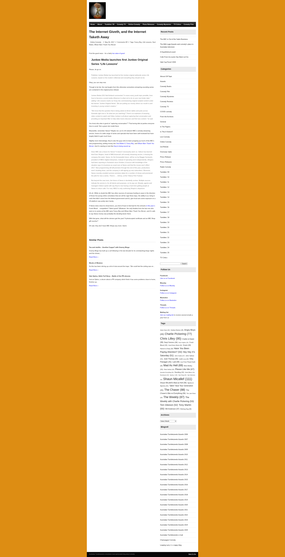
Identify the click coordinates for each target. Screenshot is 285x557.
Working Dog (185, 409)
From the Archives (166, 117)
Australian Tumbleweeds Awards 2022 (174, 515)
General (163, 122)
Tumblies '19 (164, 222)
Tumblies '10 (164, 177)
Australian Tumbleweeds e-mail (171, 535)
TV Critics (177, 24)
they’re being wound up (122, 146)
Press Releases (148, 24)
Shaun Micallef (177, 379)
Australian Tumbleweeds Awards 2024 (174, 525)
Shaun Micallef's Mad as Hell (173, 383)
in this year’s (150, 206)
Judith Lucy (184, 359)
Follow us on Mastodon (168, 300)
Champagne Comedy (168, 540)
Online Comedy (134, 24)
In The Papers (165, 127)
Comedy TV (121, 24)
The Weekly (173, 397)
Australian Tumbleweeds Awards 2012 (174, 464)
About (99, 24)
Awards (163, 81)
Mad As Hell (173, 365)
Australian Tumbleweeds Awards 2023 (174, 520)
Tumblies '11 (164, 182)
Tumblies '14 (164, 197)
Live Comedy (165, 137)
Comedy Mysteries (164, 24)
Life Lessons (147, 42)
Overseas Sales (166, 152)
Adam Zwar (165, 330)
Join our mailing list (167, 315)
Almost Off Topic (166, 76)
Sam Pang (182, 375)
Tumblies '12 (164, 187)
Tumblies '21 (164, 232)
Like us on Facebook (167, 278)
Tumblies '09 (164, 172)
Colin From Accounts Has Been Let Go (174, 57)
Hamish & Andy (166, 348)
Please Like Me (184, 369)
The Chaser (174, 389)
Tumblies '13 (164, 192)
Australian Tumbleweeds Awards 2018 (174, 495)
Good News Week (175, 345)
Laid (175, 362)
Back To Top (192, 554)
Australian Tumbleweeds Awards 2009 (174, 449)
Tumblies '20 (164, 227)
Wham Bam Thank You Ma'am (105, 45)
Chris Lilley (170, 338)
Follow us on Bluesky (167, 285)
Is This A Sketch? (166, 132)
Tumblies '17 (164, 212)
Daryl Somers (171, 342)
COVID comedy (166, 112)
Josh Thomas (171, 359)
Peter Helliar (169, 369)
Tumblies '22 (164, 237)
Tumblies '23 (164, 242)
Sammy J (173, 375)
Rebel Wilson (190, 372)
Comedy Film (189, 24)
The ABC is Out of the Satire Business (174, 39)
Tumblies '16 (164, 207)
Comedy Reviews (166, 101)
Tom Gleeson (169, 405)
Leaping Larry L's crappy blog (170, 545)
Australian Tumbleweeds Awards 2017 (174, 490)
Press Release (165, 157)
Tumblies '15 (164, 202)
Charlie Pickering (178, 333)
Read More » (93, 257)
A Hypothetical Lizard (167, 52)
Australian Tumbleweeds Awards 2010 (174, 454)
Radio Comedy (165, 167)
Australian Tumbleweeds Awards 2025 (174, 530)
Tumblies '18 (164, 217)
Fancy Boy (138, 42)
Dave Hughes (183, 342)
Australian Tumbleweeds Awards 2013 (174, 469)
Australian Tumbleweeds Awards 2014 (174, 474)
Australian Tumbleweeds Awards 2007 (174, 439)
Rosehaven (164, 375)
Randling (179, 372)
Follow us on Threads (167, 307)
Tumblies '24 (164, 247)
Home (92, 24)
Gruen (187, 345)
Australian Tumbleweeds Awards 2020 (174, 505)
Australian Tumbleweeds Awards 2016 (174, 485)
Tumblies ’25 (109, 24)
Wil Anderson (172, 409)
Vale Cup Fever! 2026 (168, 62)
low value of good (118, 53)
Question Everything (167, 372)
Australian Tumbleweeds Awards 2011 (174, 459)
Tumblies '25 (164, 253)
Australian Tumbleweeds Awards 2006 (174, 434)
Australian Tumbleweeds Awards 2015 (174, 479)
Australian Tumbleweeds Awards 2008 (174, 444)
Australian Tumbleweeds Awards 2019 (174, 500)
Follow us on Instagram (168, 293)
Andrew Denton (177, 330)
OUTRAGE (164, 147)
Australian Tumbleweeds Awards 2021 (174, 510)
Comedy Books (165, 86)
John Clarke (180, 356)
